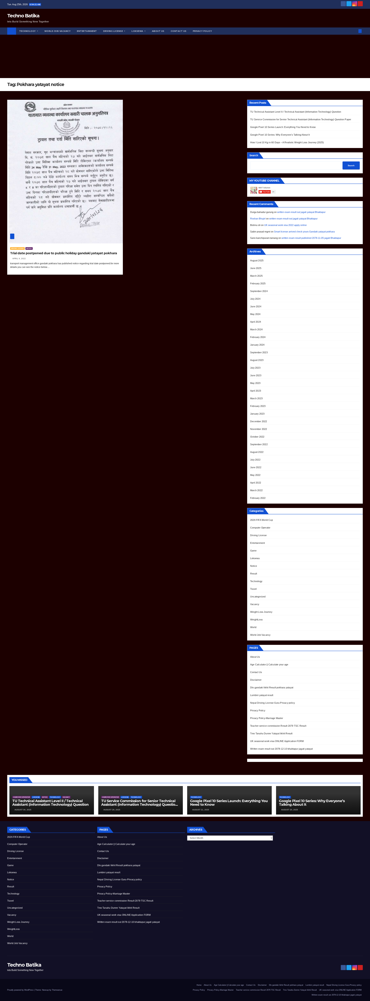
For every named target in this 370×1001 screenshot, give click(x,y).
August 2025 (256, 260)
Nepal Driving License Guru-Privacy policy (272, 703)
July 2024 (255, 299)
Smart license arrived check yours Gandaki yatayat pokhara (304, 231)
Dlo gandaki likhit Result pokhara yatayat (271, 687)
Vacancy (254, 604)
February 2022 (258, 498)
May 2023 (255, 383)
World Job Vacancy (57, 31)
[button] (355, 31)
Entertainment (87, 31)
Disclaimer (255, 680)
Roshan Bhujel (258, 218)
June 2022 (255, 467)
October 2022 (257, 437)
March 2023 (256, 398)
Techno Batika (23, 16)
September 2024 (259, 291)
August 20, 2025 (289, 810)
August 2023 (256, 360)
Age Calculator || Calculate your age (269, 664)
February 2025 (258, 283)
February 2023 (258, 406)
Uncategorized (258, 596)
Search (253, 155)
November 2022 (258, 429)
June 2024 (255, 306)
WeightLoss (256, 619)
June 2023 (255, 375)
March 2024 (256, 329)
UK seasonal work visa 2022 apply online (285, 225)
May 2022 (255, 475)
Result (253, 573)
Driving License (113, 31)
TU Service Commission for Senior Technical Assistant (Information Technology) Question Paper (300, 119)
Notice (29, 248)
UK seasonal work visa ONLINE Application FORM (277, 741)
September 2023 (259, 352)
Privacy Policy (202, 31)
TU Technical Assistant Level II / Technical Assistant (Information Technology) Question (295, 112)
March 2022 (256, 490)
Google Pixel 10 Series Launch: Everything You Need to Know (283, 127)
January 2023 (257, 414)
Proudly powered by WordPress (20, 990)
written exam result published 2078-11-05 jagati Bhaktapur (311, 238)
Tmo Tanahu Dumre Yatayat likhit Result (271, 733)
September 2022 (259, 444)
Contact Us (178, 31)
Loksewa (138, 31)
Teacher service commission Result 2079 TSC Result (278, 726)
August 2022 (256, 452)
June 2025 (255, 268)
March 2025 (256, 276)
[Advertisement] (185, 56)
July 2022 (255, 460)
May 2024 (255, 314)
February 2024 (258, 337)
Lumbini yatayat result (261, 695)
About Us (158, 31)
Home (199, 985)
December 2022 (258, 421)
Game (253, 550)
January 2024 (257, 345)
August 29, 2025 (111, 810)
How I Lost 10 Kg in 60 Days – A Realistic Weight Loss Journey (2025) (287, 142)
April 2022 (255, 482)
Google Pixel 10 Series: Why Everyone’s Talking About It (280, 135)
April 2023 (255, 391)
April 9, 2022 (19, 259)
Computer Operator (260, 527)
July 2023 (255, 368)
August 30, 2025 (23, 810)
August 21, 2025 (200, 810)
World (253, 627)
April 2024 (255, 322)
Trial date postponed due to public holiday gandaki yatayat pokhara (63, 253)
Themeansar (57, 990)
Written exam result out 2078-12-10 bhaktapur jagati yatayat (281, 749)
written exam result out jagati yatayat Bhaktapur (301, 212)
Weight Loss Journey (261, 612)
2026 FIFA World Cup (261, 520)
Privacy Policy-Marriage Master (266, 718)
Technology (27, 31)
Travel (253, 589)
